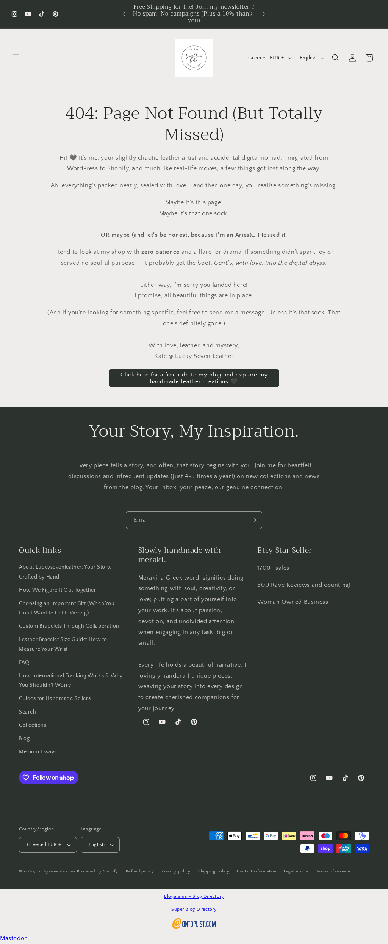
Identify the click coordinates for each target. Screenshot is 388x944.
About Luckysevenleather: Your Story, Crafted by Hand (65, 572)
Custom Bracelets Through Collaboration (69, 626)
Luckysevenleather (56, 871)
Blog (24, 739)
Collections (33, 725)
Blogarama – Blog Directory (194, 896)
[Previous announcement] (124, 14)
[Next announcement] (264, 14)
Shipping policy (214, 871)
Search (27, 712)
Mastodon (14, 938)
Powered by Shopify (97, 871)
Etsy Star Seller (284, 550)
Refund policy (140, 871)
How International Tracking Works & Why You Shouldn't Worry (71, 680)
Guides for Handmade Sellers (55, 698)
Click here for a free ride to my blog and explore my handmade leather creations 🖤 (194, 378)
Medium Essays (38, 752)
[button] (16, 58)
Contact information (256, 871)
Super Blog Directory (194, 909)
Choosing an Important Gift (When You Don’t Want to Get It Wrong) (67, 608)
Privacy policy (176, 871)
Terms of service (333, 871)
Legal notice (296, 871)
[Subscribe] (253, 520)
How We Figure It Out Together (57, 590)
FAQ (24, 662)
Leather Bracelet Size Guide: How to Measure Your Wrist (63, 644)
